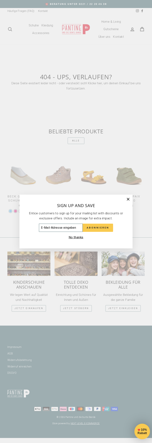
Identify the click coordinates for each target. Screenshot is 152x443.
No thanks (76, 237)
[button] (142, 431)
